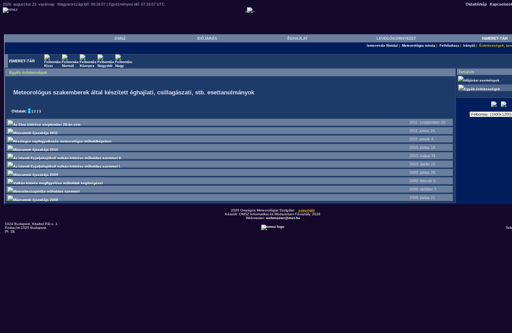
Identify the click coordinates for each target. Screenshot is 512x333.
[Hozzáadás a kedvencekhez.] (494, 106)
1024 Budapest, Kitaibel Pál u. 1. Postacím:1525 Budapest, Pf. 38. (32, 227)
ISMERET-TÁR (495, 38)
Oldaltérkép (476, 4)
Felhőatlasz (449, 45)
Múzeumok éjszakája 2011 (35, 133)
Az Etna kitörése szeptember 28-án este (47, 124)
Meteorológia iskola (418, 45)
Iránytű (469, 45)
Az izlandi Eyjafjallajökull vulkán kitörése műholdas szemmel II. (67, 158)
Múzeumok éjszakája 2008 (35, 200)
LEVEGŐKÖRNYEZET (396, 38)
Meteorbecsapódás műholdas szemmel (46, 191)
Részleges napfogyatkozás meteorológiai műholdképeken (62, 141)
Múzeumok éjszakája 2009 (35, 175)
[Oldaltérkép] (503, 106)
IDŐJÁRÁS (207, 38)
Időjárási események (482, 80)
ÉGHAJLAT (297, 38)
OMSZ (120, 38)
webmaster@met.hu (283, 218)
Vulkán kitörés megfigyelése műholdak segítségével (58, 183)
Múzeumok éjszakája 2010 (35, 150)
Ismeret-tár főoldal (382, 45)
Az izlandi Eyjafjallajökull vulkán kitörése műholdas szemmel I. (67, 166)
